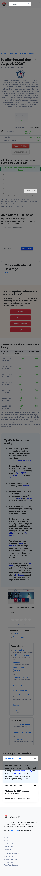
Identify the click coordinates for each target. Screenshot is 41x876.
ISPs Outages (8, 862)
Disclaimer (7, 849)
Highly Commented (10, 859)
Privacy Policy (8, 846)
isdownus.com (14, 830)
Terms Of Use (8, 843)
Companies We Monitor (12, 853)
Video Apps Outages (11, 865)
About (6, 837)
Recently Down (9, 856)
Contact (6, 840)
